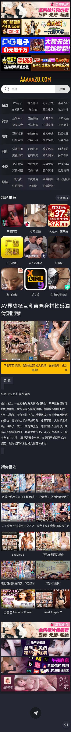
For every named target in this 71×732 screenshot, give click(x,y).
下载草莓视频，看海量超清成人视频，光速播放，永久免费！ (35, 368)
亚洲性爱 (17, 133)
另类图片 (63, 155)
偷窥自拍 (17, 149)
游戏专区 (63, 103)
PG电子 (17, 103)
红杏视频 (17, 185)
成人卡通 (48, 133)
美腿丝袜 (17, 155)
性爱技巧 (63, 170)
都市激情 (17, 164)
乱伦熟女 (48, 140)
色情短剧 (48, 185)
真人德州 (32, 103)
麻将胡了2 (18, 109)
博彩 (5, 106)
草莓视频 (48, 179)
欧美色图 (48, 149)
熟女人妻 (17, 125)
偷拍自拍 (32, 133)
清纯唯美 (32, 155)
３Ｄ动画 (63, 118)
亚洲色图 (32, 149)
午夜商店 (32, 179)
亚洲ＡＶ (17, 118)
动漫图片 (63, 149)
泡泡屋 (33, 185)
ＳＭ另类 (63, 125)
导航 (5, 182)
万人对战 (48, 103)
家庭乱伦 (32, 164)
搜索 (62, 89)
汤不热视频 (63, 179)
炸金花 (33, 109)
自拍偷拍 (32, 118)
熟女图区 (48, 155)
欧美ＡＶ (48, 118)
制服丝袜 (17, 140)
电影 (5, 136)
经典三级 (32, 140)
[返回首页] (66, 724)
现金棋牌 (48, 109)
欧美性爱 (63, 133)
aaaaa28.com (35, 79)
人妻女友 (48, 164)
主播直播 (48, 125)
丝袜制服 (32, 125)
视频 (5, 121)
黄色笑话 (48, 170)
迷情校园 (17, 170)
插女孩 (18, 179)
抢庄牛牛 (63, 109)
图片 (5, 151)
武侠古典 (63, 164)
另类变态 (63, 140)
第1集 (7, 380)
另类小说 (32, 170)
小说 (5, 167)
